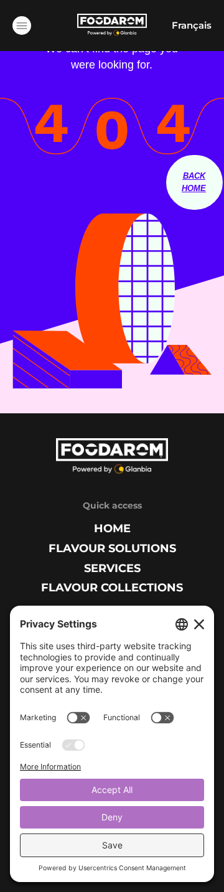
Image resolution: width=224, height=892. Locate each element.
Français (192, 25)
